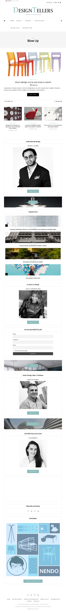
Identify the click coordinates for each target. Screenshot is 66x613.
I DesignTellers (27, 28)
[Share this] (55, 101)
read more (33, 322)
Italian (9, 1)
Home (12, 20)
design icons (33, 79)
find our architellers (33, 581)
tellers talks (14, 28)
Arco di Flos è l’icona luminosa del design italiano (53, 126)
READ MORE (33, 191)
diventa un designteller (31, 599)
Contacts (36, 601)
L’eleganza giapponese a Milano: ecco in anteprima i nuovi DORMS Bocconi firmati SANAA (33, 229)
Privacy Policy (44, 599)
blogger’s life (33, 260)
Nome (14, 334)
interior (28, 20)
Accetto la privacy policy (20, 350)
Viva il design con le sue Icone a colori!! (33, 82)
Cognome (15, 339)
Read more (33, 94)
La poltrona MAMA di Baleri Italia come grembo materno (33, 126)
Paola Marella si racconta (33, 278)
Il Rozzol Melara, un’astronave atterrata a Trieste (33, 245)
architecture (39, 20)
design (18, 20)
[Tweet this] (57, 101)
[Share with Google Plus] (59, 101)
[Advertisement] (33, 489)
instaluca (35, 85)
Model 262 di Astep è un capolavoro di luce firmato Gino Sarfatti (12, 126)
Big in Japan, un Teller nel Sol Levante (33, 262)
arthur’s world (17, 599)
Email (14, 345)
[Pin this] (61, 101)
